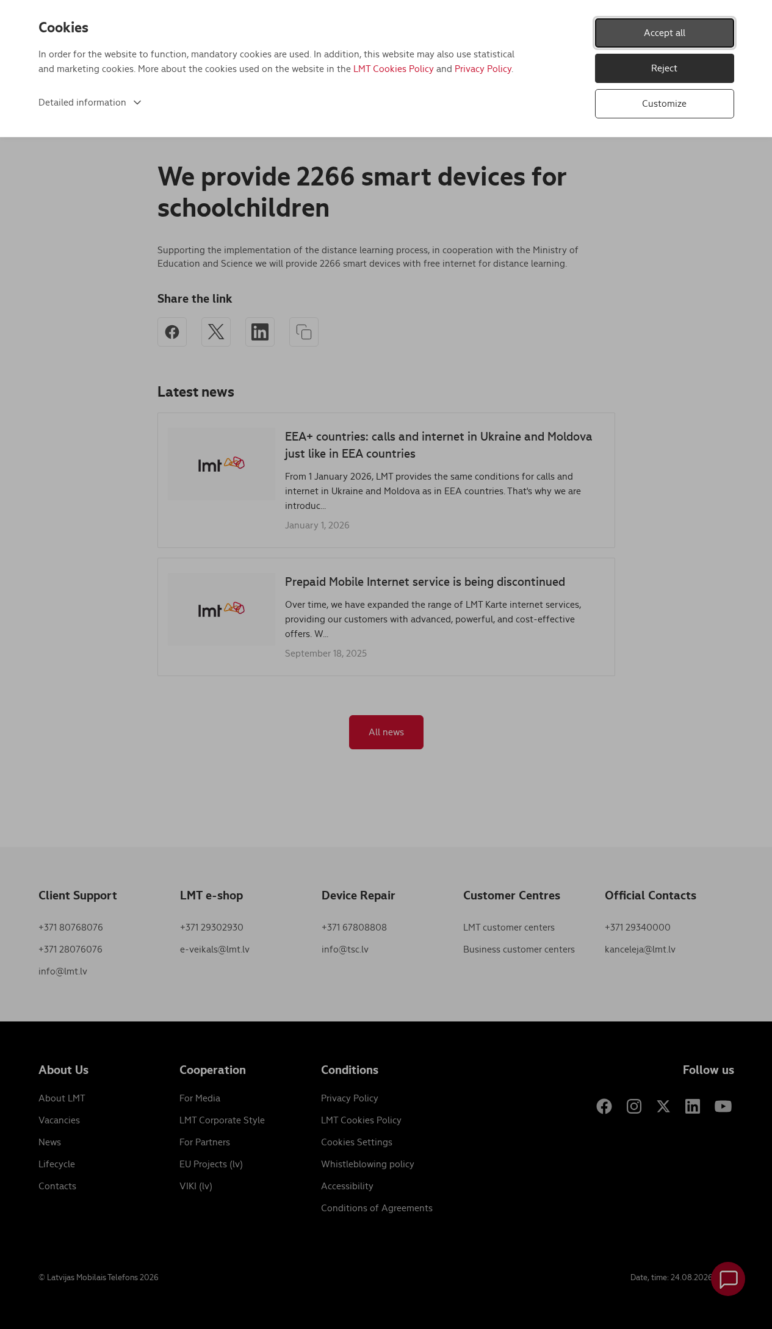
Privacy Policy (483, 68)
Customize (664, 103)
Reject (664, 68)
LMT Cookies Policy (393, 68)
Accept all (664, 32)
